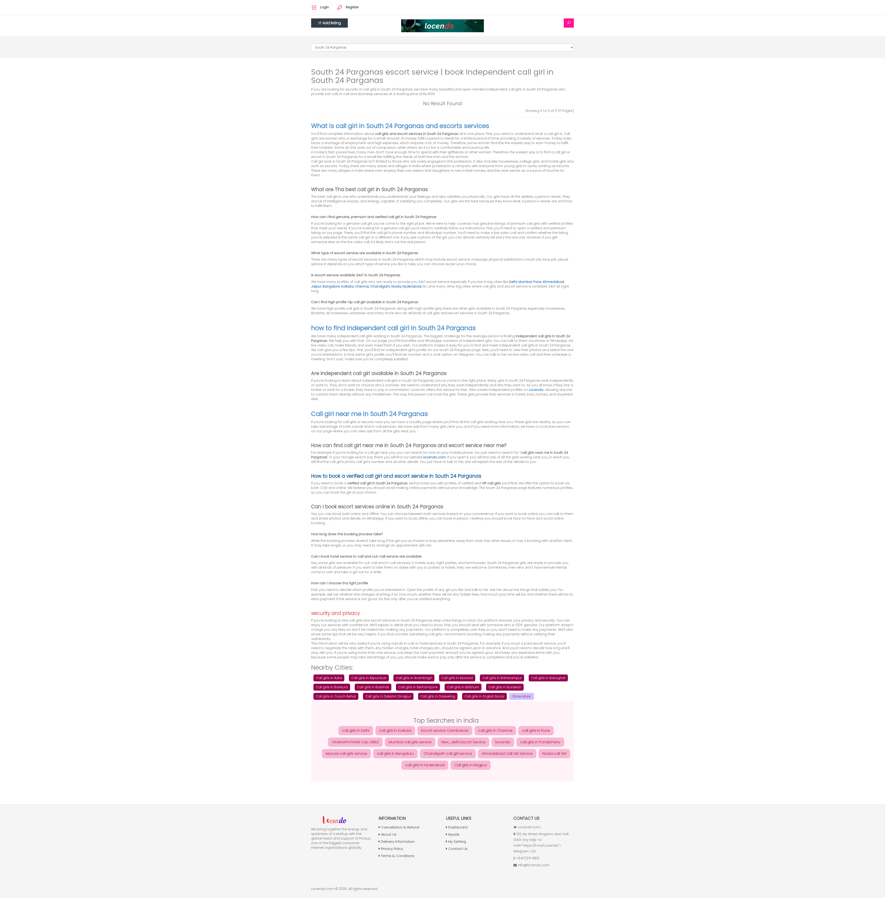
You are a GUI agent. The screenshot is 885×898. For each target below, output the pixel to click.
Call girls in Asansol (457, 678)
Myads (453, 834)
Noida (396, 286)
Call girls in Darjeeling (437, 696)
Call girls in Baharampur (502, 678)
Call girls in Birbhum (463, 687)
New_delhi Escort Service (463, 742)
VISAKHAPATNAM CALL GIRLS (355, 742)
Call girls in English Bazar (484, 696)
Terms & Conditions (397, 855)
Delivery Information (398, 841)
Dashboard (457, 827)
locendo (502, 742)
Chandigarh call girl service (448, 753)
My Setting (457, 841)
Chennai (362, 286)
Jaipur (316, 286)
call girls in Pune (536, 730)
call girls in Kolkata (395, 730)
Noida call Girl (554, 753)
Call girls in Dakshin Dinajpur (388, 696)
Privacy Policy (392, 848)
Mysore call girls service (346, 753)
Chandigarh (380, 286)
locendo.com (434, 457)
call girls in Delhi (355, 730)
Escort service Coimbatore (445, 730)
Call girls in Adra (329, 678)
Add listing (331, 23)
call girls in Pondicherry (540, 742)
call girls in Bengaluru (395, 753)
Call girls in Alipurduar (368, 678)
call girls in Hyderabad (425, 765)
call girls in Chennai (495, 730)
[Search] (569, 23)
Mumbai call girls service (410, 742)
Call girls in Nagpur (470, 765)
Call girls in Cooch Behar (336, 696)
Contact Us (458, 848)
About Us (388, 834)
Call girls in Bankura (332, 687)
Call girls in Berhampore (418, 687)
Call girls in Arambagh (414, 678)
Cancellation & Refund (400, 827)
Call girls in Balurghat (548, 678)
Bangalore (331, 286)
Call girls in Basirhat (373, 687)
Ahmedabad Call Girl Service (507, 753)
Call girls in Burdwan (504, 687)
